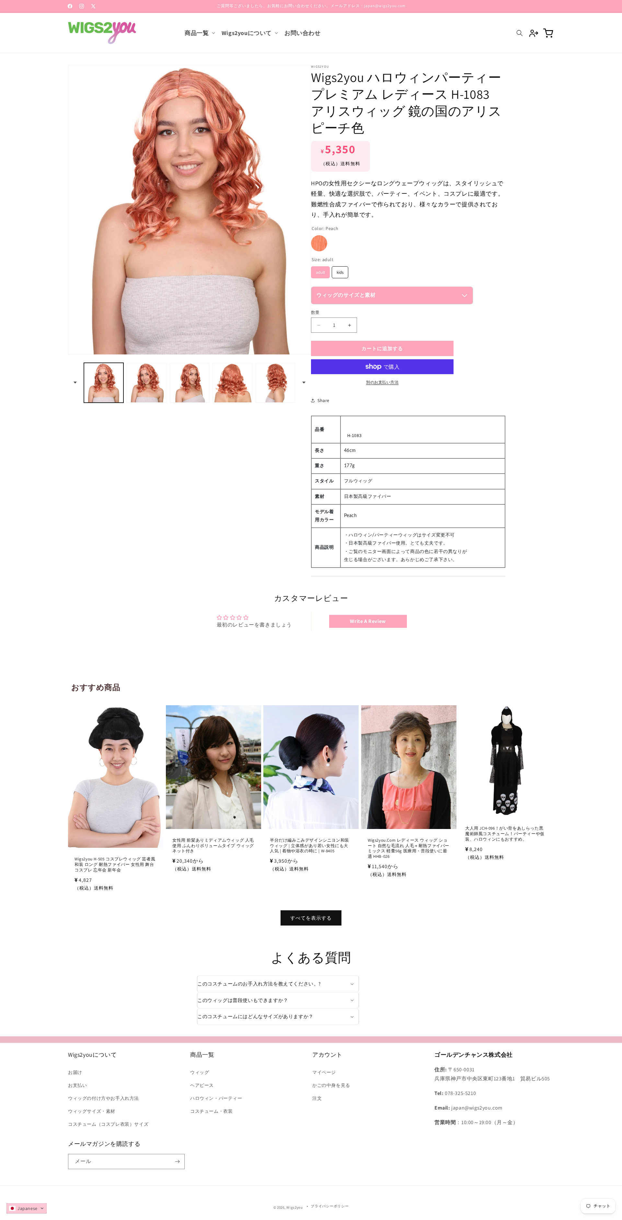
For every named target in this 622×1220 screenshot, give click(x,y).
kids (340, 270)
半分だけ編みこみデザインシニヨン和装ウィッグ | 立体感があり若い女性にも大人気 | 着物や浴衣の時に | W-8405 (309, 845)
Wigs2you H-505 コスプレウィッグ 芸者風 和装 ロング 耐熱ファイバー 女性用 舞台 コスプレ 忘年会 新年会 (115, 865)
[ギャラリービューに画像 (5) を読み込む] (275, 382)
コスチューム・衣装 (211, 1111)
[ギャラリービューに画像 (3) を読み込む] (189, 382)
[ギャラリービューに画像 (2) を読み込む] (146, 382)
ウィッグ (199, 1072)
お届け (75, 1072)
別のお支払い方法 (382, 382)
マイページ (324, 1072)
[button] (199, 32)
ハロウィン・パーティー (216, 1098)
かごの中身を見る (331, 1085)
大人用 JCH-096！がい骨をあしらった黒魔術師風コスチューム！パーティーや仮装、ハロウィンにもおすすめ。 (505, 834)
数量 (315, 312)
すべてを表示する (311, 918)
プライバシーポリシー (330, 1206)
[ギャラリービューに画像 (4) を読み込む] (232, 382)
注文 (317, 1098)
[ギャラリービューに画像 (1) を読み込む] (103, 382)
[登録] (177, 1161)
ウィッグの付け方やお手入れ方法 (103, 1098)
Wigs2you (294, 1207)
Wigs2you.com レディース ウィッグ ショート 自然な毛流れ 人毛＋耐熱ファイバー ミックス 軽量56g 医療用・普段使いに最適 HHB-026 (408, 848)
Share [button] (323, 400)
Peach (319, 243)
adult (320, 270)
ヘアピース (202, 1085)
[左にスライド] (75, 382)
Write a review (368, 621)
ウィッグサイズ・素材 (91, 1111)
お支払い (77, 1085)
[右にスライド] (304, 382)
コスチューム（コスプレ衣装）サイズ (108, 1124)
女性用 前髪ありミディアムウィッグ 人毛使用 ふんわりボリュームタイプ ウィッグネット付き (213, 845)
